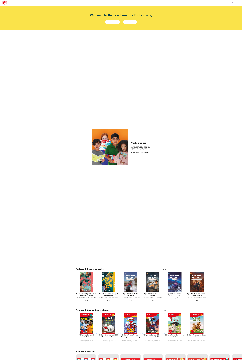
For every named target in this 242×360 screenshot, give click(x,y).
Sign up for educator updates (130, 22)
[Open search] (238, 3)
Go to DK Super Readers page (112, 22)
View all (164, 269)
